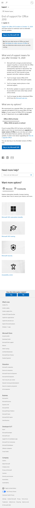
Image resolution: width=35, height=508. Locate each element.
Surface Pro (5, 305)
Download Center (6, 339)
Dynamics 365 (5, 404)
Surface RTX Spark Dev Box (8, 314)
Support (4, 7)
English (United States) (10, 488)
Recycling (18, 502)
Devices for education (7, 370)
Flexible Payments (6, 358)
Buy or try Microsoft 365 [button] (11, 35)
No (23, 295)
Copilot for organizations (8, 317)
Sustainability (5, 482)
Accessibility (5, 479)
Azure (3, 429)
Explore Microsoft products (8, 324)
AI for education (6, 389)
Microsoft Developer (7, 432)
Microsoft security (7, 256)
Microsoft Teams (6, 414)
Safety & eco (12, 502)
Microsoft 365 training (8, 236)
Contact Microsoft (11, 499)
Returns (4, 345)
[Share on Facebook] (3, 157)
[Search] (30, 175)
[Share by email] (11, 157)
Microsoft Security (6, 401)
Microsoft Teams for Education (9, 373)
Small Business (5, 420)
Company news (5, 467)
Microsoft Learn (6, 435)
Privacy (19, 499)
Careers (4, 460)
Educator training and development (10, 383)
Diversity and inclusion (7, 476)
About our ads (25, 502)
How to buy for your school (8, 380)
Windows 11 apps (6, 327)
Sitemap (4, 499)
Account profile (5, 336)
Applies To (6, 23)
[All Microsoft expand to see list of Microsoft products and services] (2, 2)
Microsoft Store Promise (8, 355)
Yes (11, 295)
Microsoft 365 (5, 407)
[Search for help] (6, 2)
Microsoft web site (21, 98)
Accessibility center (7, 275)
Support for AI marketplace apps (10, 439)
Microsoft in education (7, 367)
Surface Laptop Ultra (7, 311)
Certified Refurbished (7, 352)
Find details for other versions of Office (16, 43)
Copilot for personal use (8, 320)
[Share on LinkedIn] (6, 157)
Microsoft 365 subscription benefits (12, 217)
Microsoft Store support (8, 342)
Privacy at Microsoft (7, 470)
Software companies (7, 448)
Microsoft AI (5, 398)
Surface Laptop (5, 308)
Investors (4, 473)
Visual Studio (5, 451)
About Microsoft (6, 463)
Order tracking (5, 348)
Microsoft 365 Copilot (7, 417)
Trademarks (5, 502)
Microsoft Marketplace (7, 445)
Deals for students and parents (9, 386)
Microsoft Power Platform (8, 411)
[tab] (11, 119)
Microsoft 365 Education (8, 376)
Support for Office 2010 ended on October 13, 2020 (17, 26)
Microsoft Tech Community (8, 442)
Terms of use (25, 499)
